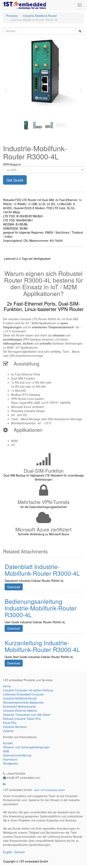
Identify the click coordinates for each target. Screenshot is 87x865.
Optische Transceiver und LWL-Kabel (26, 715)
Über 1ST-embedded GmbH (49, 790)
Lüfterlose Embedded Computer (23, 694)
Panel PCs (9, 723)
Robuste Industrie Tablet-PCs (22, 719)
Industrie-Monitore (15, 727)
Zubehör (8, 731)
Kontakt (8, 743)
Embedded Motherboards (19, 706)
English (7, 852)
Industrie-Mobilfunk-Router (40, 16)
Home (7, 686)
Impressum (10, 759)
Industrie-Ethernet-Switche (20, 710)
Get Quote (14, 180)
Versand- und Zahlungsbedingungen (26, 747)
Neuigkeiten (10, 763)
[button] (7, 88)
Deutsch (19, 852)
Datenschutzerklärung (17, 755)
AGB (6, 751)
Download (13, 587)
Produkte (12, 16)
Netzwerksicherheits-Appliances (23, 702)
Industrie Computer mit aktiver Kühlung (28, 690)
